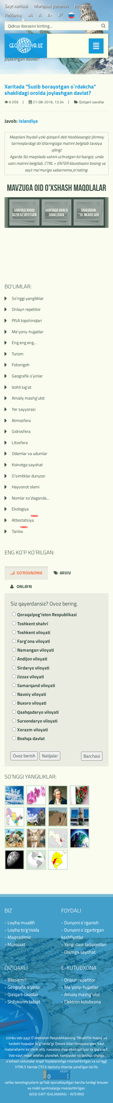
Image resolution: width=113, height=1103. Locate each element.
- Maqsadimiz (18, 937)
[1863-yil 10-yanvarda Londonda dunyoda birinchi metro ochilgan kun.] (36, 838)
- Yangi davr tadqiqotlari (83, 944)
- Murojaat (15, 944)
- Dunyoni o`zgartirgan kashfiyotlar (82, 933)
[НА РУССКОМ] (71, 15)
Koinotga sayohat (27, 464)
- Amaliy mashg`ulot (80, 994)
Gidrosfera (21, 431)
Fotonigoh (21, 364)
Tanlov (20, 531)
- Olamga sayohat (78, 952)
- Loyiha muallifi (20, 922)
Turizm (18, 354)
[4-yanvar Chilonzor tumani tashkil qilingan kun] (58, 860)
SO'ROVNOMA (29, 573)
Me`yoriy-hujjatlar (27, 331)
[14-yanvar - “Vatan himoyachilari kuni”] (36, 817)
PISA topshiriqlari (27, 320)
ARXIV (65, 573)
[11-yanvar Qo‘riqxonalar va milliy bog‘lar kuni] (14, 838)
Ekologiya (20, 509)
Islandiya (28, 121)
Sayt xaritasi (16, 5)
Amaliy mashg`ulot (28, 398)
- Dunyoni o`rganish (80, 922)
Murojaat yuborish (51, 5)
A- (49, 15)
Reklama (13, 15)
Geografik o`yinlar (27, 376)
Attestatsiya (25, 520)
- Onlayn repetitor (78, 979)
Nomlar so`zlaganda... (30, 498)
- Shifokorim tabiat (22, 1001)
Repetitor (83, 5)
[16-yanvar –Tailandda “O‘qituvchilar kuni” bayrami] (79, 795)
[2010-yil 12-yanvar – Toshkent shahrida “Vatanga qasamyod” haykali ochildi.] (79, 817)
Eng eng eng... (24, 342)
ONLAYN (24, 586)
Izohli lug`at (21, 387)
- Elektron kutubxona (81, 1001)
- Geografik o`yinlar (23, 987)
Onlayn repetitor (26, 309)
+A (30, 15)
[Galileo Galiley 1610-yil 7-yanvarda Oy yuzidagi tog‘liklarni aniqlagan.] (14, 860)
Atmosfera (21, 420)
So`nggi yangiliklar (28, 298)
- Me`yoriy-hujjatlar (79, 987)
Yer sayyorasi (24, 409)
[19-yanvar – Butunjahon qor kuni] (14, 795)
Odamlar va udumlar (29, 453)
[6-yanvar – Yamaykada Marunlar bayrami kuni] (36, 860)
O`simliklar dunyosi (28, 476)
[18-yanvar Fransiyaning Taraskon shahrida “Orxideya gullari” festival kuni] (36, 795)
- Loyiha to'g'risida (22, 929)
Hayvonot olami (25, 486)
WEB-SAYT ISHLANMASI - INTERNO (56, 1094)
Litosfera (20, 442)
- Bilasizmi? (16, 979)
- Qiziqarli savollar (21, 994)
